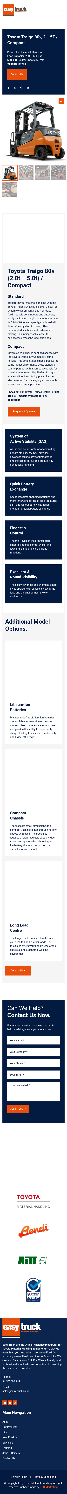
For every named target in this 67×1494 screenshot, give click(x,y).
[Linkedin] (28, 88)
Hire (4, 1432)
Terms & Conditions (44, 1476)
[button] (61, 101)
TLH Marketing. (49, 1487)
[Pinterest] (21, 88)
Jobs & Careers (11, 1453)
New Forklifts (10, 1437)
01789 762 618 (11, 1380)
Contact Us (17, 74)
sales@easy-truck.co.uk (15, 1391)
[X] (15, 88)
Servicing (7, 1442)
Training (7, 1447)
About (5, 1421)
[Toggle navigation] (54, 9)
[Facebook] (8, 88)
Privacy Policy (19, 1476)
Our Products (9, 1427)
